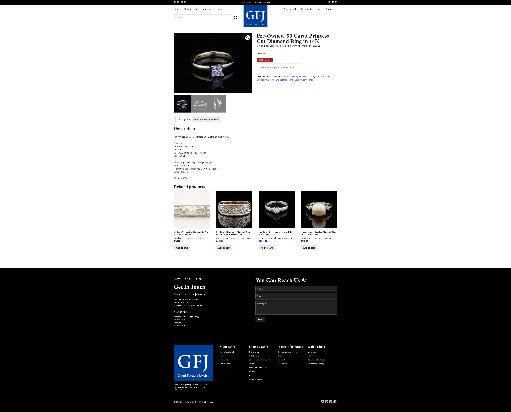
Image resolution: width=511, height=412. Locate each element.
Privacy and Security (316, 363)
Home (177, 9)
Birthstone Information (287, 352)
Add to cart (265, 60)
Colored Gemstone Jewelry (260, 360)
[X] (182, 2)
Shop (186, 9)
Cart (309, 356)
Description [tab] (184, 119)
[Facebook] (185, 2)
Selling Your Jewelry (204, 9)
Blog (319, 9)
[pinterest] (178, 2)
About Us (222, 9)
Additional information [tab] (206, 119)
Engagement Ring (266, 79)
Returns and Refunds (316, 360)
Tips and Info (290, 9)
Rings (310, 79)
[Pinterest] (326, 402)
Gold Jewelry (300, 79)
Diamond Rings (306, 76)
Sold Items (224, 360)
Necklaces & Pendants (258, 367)
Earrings (252, 371)
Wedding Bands (255, 379)
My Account (312, 352)
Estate (251, 363)
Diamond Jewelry (289, 76)
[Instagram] (175, 2)
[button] (247, 37)
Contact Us (331, 9)
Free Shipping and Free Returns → (279, 67)
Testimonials (307, 9)
